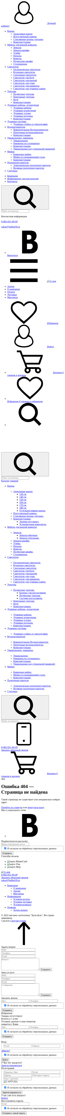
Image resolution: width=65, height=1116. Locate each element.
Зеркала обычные (28, 535)
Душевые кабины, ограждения (23, 105)
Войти (50, 346)
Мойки (11, 151)
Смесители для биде (23, 77)
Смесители (13, 66)
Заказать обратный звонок (14, 877)
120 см (23, 494)
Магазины (12, 297)
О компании (13, 289)
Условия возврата (22, 904)
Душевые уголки (22, 113)
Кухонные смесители (24, 72)
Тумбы (16, 53)
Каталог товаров (9, 481)
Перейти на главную (12, 807)
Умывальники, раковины (20, 138)
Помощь (11, 907)
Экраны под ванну (29, 521)
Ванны (10, 31)
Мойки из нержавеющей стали (29, 157)
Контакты (12, 181)
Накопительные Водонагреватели (30, 129)
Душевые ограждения (24, 110)
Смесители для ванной (25, 80)
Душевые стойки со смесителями (30, 124)
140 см (23, 497)
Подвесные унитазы (23, 94)
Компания (12, 176)
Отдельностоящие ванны (32, 510)
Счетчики (12, 170)
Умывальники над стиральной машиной (34, 149)
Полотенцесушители (18, 162)
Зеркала (17, 47)
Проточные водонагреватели (28, 132)
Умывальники (20, 140)
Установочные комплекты (33, 524)
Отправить (7, 853)
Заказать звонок (14, 750)
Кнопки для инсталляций (32, 592)
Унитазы (11, 91)
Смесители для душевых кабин (29, 88)
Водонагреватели (16, 127)
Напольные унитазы (23, 97)
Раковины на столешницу (26, 143)
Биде (15, 99)
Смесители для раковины (26, 86)
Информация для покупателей (23, 178)
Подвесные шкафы (23, 61)
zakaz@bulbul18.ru (10, 226)
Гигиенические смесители (26, 69)
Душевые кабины (22, 107)
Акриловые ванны (22, 34)
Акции (10, 286)
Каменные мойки (22, 154)
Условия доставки (22, 902)
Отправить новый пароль (13, 1113)
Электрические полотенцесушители (32, 165)
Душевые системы (16, 121)
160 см (23, 502)
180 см (23, 508)
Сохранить (46, 969)
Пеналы (17, 55)
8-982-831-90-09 (9, 221)
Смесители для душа (24, 83)
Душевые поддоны (23, 116)
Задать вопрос (20, 910)
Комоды (17, 58)
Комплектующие (22, 42)
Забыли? (5, 1050)
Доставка (12, 294)
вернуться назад (36, 807)
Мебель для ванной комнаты (22, 45)
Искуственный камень (25, 36)
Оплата (11, 292)
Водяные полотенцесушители (28, 168)
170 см (23, 505)
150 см (23, 499)
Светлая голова (18, 920)
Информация (14, 896)
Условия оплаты (21, 899)
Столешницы (20, 64)
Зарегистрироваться (11, 1065)
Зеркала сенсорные (29, 538)
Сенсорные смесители (24, 75)
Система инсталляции (31, 598)
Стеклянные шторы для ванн (28, 39)
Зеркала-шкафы (21, 50)
